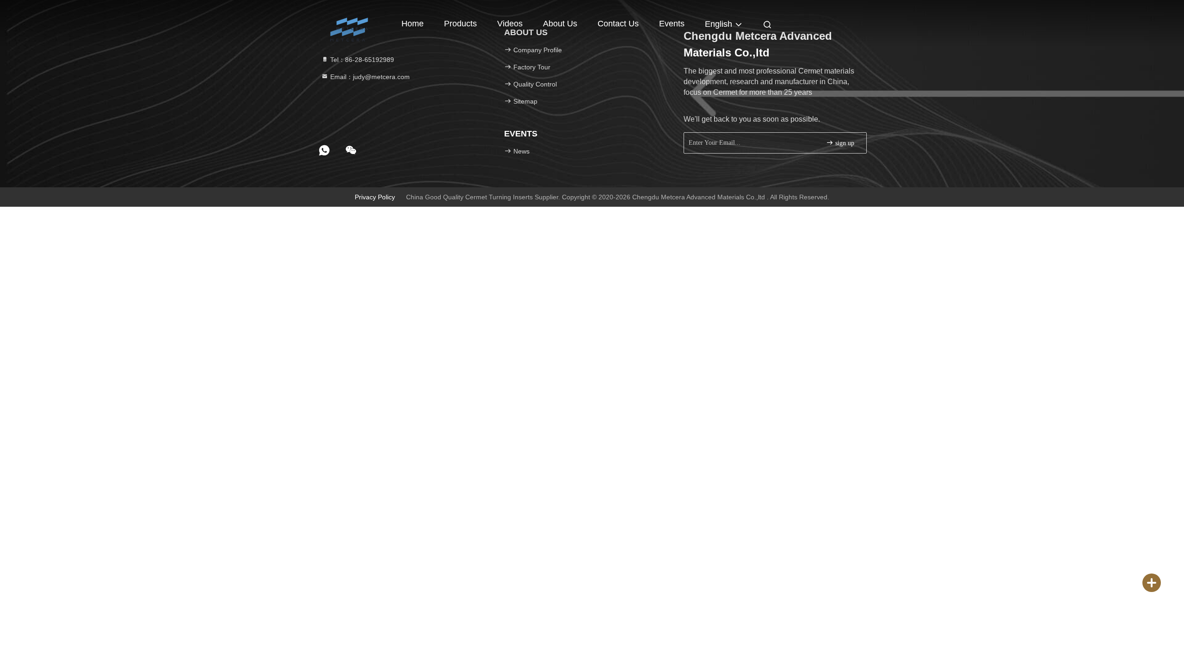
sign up (843, 143)
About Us (560, 23)
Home (412, 23)
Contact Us (618, 23)
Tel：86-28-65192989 (361, 59)
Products (460, 23)
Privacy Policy (375, 197)
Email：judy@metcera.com (369, 76)
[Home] (351, 23)
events (671, 23)
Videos (510, 23)
